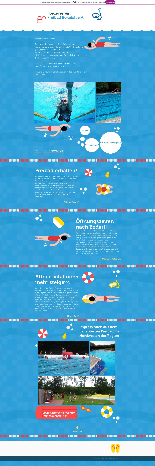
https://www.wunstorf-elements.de (49, 66)
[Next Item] (118, 102)
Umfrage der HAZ (41, 290)
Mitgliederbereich (49, 151)
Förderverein (65, 15)
